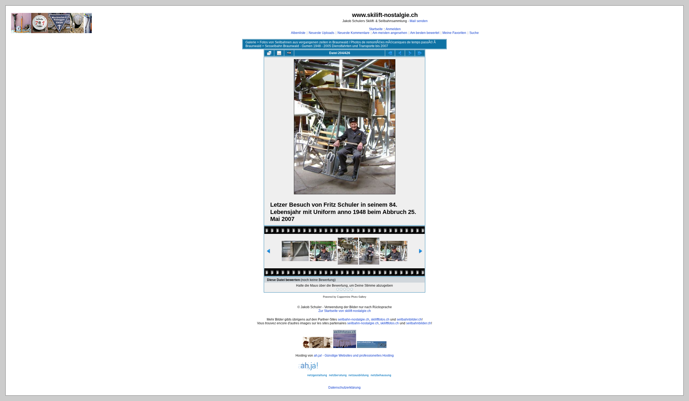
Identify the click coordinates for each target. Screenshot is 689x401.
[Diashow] (289, 53)
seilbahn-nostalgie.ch (353, 319)
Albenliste (298, 33)
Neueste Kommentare (354, 33)
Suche (474, 33)
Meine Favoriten (454, 33)
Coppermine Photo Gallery (351, 297)
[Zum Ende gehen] (420, 53)
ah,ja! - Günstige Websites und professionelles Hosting (354, 355)
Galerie (250, 42)
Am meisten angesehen (389, 33)
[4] (348, 289)
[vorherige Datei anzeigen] (400, 53)
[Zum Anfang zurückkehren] (390, 53)
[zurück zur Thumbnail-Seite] (269, 53)
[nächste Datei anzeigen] (410, 53)
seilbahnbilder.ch (409, 319)
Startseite (376, 29)
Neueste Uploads (321, 33)
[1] (337, 289)
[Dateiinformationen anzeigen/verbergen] (279, 53)
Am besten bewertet (424, 33)
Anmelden (393, 29)
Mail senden (419, 21)
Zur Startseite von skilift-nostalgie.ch (344, 311)
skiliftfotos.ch (380, 319)
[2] (341, 289)
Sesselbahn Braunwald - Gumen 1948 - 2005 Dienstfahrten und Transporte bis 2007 (326, 46)
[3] (344, 289)
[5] (351, 289)
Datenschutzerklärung (344, 387)
